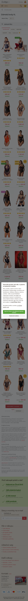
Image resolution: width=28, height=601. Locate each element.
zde (14, 300)
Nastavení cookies (14, 315)
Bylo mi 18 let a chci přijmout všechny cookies (14, 312)
